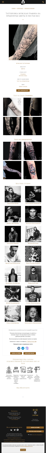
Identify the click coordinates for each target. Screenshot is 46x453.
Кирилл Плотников (33, 223)
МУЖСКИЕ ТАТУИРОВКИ (29, 8)
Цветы (23, 69)
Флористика (23, 76)
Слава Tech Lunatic (33, 303)
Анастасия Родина (33, 263)
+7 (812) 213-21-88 (31, 341)
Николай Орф (33, 283)
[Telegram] (15, 430)
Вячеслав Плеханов (13, 263)
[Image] (12, 106)
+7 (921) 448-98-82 (14, 419)
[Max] (27, 348)
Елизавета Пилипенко (33, 323)
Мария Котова (33, 243)
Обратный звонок (29, 353)
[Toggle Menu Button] (3, 2)
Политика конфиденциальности (14, 437)
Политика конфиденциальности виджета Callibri (14, 441)
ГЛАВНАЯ (13, 8)
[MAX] (17, 430)
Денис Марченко (13, 223)
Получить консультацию (35, 431)
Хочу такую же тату (23, 90)
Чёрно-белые (23, 86)
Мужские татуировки (23, 63)
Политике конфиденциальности (26, 446)
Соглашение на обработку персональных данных (14, 439)
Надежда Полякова (13, 283)
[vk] (18, 348)
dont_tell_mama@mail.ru (37, 434)
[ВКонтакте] (11, 430)
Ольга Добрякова (13, 323)
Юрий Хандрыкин (12, 303)
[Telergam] (22, 348)
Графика (23, 74)
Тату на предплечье (23, 81)
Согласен (23, 449)
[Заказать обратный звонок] (43, 2)
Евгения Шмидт (13, 243)
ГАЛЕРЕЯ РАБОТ (20, 8)
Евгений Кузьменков (33, 204)
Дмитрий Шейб (12, 204)
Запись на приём (16, 353)
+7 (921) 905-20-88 (14, 415)
